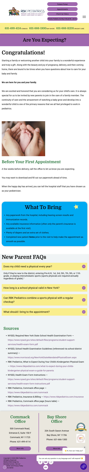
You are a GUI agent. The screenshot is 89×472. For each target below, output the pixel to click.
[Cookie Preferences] (4, 467)
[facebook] (40, 462)
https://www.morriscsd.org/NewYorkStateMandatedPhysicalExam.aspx (42, 357)
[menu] (84, 17)
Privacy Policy (18, 466)
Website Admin (8, 468)
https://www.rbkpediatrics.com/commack (28, 392)
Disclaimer (6, 466)
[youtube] (45, 462)
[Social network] (51, 462)
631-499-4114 (23, 441)
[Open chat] (83, 466)
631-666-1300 (60, 439)
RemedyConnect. (9, 464)
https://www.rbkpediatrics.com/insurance (64, 396)
